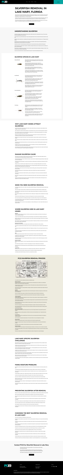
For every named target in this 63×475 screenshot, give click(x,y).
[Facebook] (51, 466)
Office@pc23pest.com (23, 467)
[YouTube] (56, 466)
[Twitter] (53, 466)
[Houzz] (54, 466)
